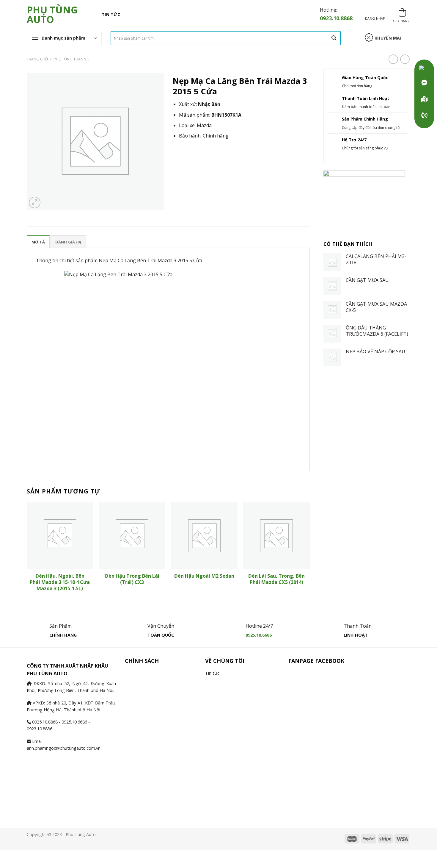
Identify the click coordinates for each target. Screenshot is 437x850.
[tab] (38, 241)
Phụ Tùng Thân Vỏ (71, 59)
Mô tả (38, 242)
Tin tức (111, 14)
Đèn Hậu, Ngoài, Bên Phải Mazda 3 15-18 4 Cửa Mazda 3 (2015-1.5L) (60, 582)
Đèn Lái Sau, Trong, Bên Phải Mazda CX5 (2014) (276, 579)
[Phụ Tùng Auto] (424, 99)
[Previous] (27, 553)
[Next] (309, 553)
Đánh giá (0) (68, 242)
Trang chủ (37, 59)
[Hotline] (424, 115)
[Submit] (334, 38)
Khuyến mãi (388, 38)
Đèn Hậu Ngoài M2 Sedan (204, 576)
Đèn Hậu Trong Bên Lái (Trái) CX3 (132, 579)
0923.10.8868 (336, 18)
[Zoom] (34, 202)
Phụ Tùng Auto (52, 14)
